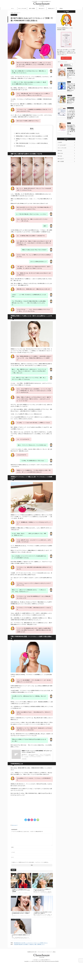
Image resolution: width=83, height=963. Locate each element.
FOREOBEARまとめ (20, 146)
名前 (12, 847)
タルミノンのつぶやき (22, 8)
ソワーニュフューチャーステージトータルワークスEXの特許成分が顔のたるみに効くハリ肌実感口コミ (21, 913)
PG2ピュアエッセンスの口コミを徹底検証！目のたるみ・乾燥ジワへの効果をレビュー (71, 87)
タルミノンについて (66, 58)
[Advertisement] (21, 806)
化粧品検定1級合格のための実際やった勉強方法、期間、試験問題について (29, 944)
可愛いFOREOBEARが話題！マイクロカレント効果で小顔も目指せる (32, 143)
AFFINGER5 (57, 961)
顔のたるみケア (41, 8)
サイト (12, 857)
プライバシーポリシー (41, 951)
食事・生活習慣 (32, 8)
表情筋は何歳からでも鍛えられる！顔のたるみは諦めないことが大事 (32, 136)
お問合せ (61, 8)
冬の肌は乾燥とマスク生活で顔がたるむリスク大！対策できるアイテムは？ (71, 73)
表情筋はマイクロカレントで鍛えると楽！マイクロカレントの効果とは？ (32, 139)
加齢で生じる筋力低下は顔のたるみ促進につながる (27, 133)
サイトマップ (49, 951)
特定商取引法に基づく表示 (31, 951)
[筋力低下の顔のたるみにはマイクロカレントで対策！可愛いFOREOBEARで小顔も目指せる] (35, 820)
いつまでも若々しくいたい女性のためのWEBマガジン (41, 959)
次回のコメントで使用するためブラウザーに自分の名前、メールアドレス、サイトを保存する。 (30, 862)
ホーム (12, 8)
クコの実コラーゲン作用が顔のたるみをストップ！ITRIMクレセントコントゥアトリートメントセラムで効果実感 (21, 890)
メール (13, 852)
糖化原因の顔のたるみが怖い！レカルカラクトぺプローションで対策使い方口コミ (31, 942)
